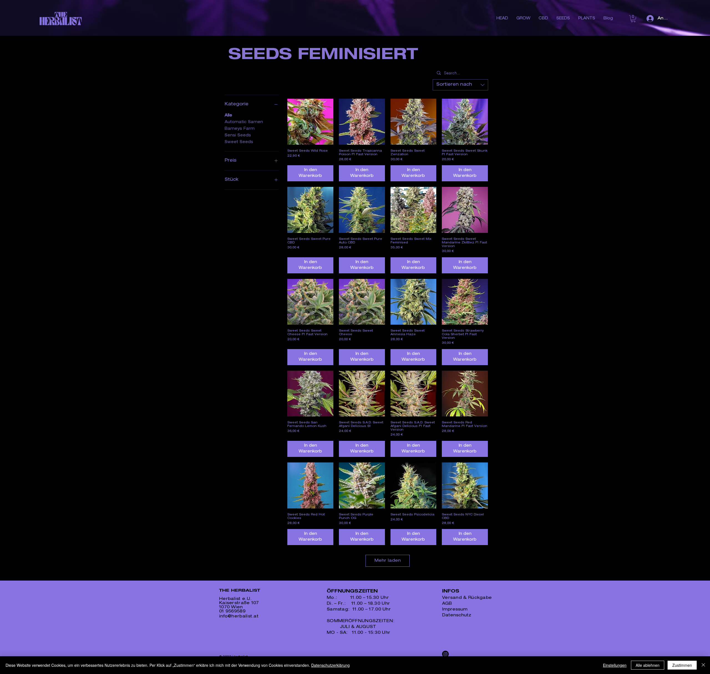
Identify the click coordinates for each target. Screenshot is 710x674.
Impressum (455, 609)
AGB (447, 604)
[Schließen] (703, 665)
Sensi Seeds (238, 136)
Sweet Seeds (239, 142)
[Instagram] (445, 654)
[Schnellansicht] (310, 122)
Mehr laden (387, 561)
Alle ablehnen (648, 665)
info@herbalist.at (238, 616)
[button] (633, 18)
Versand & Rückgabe (467, 598)
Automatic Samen (244, 122)
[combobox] (460, 84)
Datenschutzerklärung (330, 665)
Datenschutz (456, 615)
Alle (228, 116)
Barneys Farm (240, 129)
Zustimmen (682, 665)
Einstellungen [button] (615, 665)
